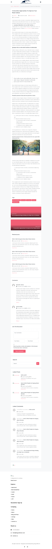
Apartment (14, 487)
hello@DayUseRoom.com (19, 532)
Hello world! (24, 375)
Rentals (34, 200)
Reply (17, 302)
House (12, 496)
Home (12, 510)
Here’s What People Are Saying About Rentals (30, 384)
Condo (12, 492)
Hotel (12, 494)
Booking (23, 200)
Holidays (29, 200)
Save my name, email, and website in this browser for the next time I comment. (25, 347)
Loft (12, 499)
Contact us (14, 521)
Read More (14, 247)
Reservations (16, 6)
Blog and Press (14, 514)
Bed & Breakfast (15, 489)
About (12, 512)
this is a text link (28, 28)
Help (12, 519)
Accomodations (16, 200)
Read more (13, 480)
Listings (13, 516)
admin (15, 15)
